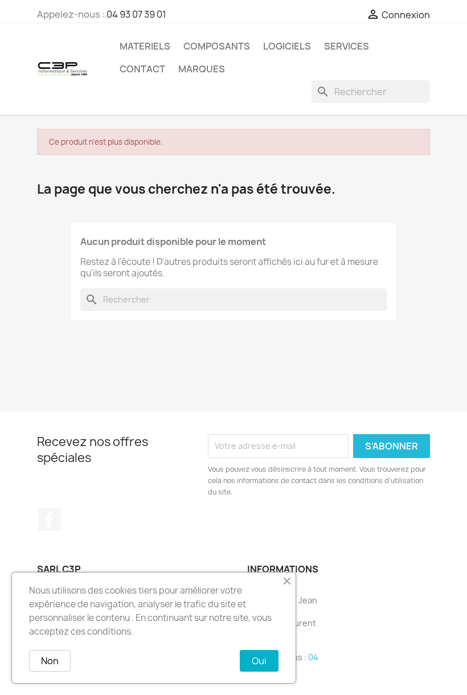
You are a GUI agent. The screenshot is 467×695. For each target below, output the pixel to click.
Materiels (145, 46)
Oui (259, 661)
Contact (142, 69)
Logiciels (287, 46)
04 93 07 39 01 (136, 14)
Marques (201, 69)
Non (50, 661)
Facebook (49, 519)
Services (346, 46)
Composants (216, 46)
